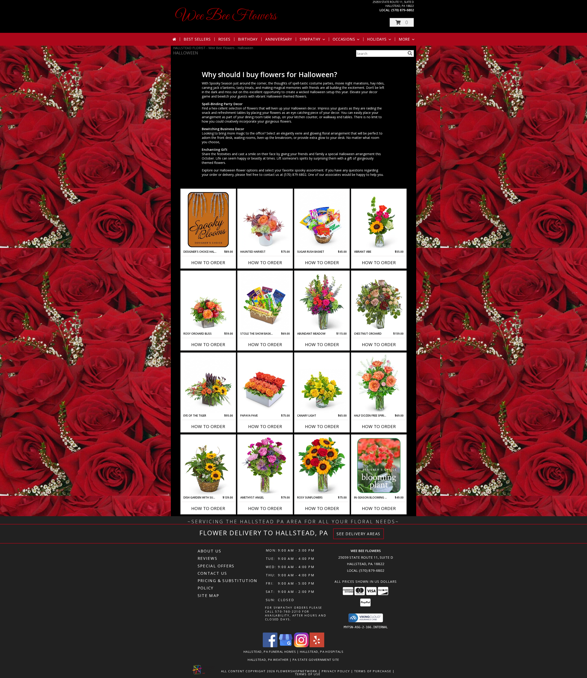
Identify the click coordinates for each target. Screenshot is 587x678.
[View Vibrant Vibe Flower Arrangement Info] (379, 219)
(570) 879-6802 (402, 10)
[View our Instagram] (301, 646)
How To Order (208, 263)
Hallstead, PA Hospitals (321, 652)
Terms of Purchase (372, 671)
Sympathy (310, 39)
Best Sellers (197, 39)
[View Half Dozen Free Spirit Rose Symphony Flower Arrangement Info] (379, 383)
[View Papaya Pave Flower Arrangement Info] (265, 383)
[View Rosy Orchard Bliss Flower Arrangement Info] (208, 301)
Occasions (344, 39)
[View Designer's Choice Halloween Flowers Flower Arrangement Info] (208, 219)
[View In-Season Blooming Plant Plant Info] (379, 465)
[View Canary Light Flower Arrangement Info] (322, 383)
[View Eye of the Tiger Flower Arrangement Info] (208, 383)
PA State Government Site (316, 660)
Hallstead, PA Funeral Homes (270, 652)
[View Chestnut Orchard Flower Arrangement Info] (379, 301)
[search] (410, 53)
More (404, 39)
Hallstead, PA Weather (268, 660)
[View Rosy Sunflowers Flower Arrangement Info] (322, 465)
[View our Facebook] (270, 646)
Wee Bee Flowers (226, 16)
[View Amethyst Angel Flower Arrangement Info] (265, 465)
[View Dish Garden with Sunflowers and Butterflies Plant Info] (208, 465)
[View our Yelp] (317, 646)
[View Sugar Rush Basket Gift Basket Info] (322, 219)
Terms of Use (308, 674)
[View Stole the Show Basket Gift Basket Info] (265, 301)
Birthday (248, 39)
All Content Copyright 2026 (248, 671)
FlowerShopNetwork (296, 671)
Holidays (376, 39)
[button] (402, 22)
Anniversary (278, 39)
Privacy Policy (336, 671)
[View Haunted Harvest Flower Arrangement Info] (265, 219)
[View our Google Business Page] (285, 646)
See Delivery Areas (358, 533)
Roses (224, 39)
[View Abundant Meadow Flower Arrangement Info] (322, 301)
